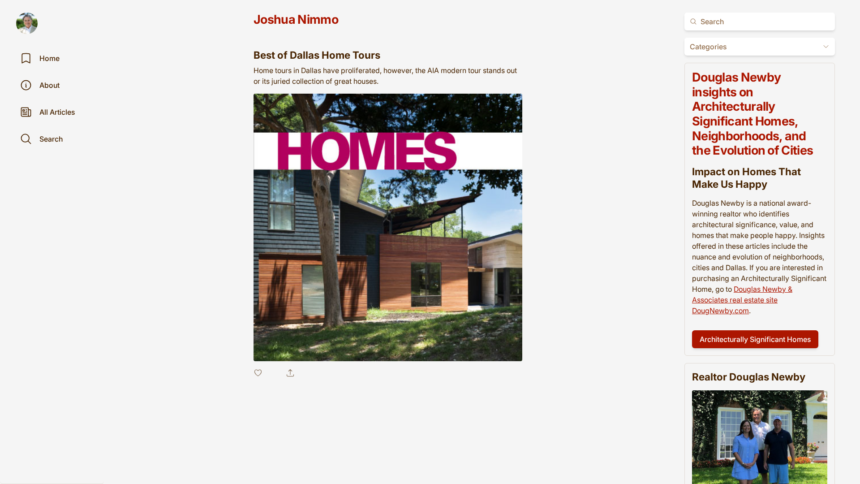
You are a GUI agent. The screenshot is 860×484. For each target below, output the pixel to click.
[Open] (826, 46)
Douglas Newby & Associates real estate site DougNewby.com (742, 300)
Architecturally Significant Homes (755, 339)
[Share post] (290, 373)
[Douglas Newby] (27, 23)
